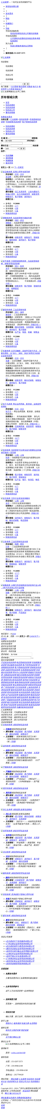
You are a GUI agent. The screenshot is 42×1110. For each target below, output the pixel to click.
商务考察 (36, 38)
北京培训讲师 (20, 687)
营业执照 (26, 1091)
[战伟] (13, 746)
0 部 (16, 208)
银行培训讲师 (12, 702)
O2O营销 (14, 87)
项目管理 (18, 838)
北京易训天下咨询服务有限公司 (19, 941)
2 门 (16, 206)
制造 (24, 332)
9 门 (16, 486)
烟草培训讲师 (22, 697)
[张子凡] (21, 407)
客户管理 (13, 477)
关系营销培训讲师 (28, 670)
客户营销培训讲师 (29, 122)
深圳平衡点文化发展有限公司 (18, 956)
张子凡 (8, 411)
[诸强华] (13, 310)
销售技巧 (9, 197)
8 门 (16, 249)
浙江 (17, 266)
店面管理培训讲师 (12, 670)
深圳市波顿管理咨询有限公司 (18, 964)
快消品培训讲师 (9, 697)
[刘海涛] (14, 725)
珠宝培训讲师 (24, 702)
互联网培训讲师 (27, 700)
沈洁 (7, 856)
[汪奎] (14, 542)
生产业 (18, 332)
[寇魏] (21, 588)
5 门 (16, 392)
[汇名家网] (5, 57)
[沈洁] (13, 852)
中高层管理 (19, 880)
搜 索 (26, 84)
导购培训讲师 (6, 685)
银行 (24, 480)
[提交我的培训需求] (32, 658)
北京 (17, 174)
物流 (37, 480)
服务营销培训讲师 (21, 682)
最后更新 (9, 163)
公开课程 (14, 38)
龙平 (7, 269)
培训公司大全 (24, 1081)
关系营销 (30, 327)
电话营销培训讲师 (23, 662)
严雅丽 (8, 771)
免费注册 (15, 6)
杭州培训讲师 (24, 692)
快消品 (31, 480)
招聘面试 (15, 288)
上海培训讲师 (32, 687)
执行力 (35, 87)
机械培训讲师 (24, 695)
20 (13, 634)
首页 (7, 103)
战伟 (7, 750)
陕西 (17, 544)
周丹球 (8, 793)
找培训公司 (24, 33)
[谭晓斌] (16, 218)
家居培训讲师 (34, 705)
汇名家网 (4, 2)
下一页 (17, 167)
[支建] (21, 356)
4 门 (16, 298)
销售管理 (35, 194)
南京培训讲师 (28, 690)
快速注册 (14, 46)
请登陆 (8, 6)
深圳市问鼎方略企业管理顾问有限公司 (22, 951)
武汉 (22, 220)
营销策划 (22, 477)
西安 (22, 544)
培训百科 (30, 1079)
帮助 (7, 19)
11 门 (17, 339)
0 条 (16, 211)
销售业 (36, 332)
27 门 (17, 573)
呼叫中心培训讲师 (20, 672)
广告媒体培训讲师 (12, 700)
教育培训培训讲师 (8, 707)
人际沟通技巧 (33, 192)
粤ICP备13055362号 (13, 1093)
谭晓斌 (8, 223)
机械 (30, 332)
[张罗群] (14, 831)
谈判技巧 (28, 197)
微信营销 (22, 87)
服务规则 (21, 46)
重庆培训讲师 (16, 690)
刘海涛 (8, 729)
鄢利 (7, 878)
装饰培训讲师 (22, 705)
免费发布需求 (6, 117)
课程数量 (9, 158)
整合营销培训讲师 (20, 685)
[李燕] (17, 894)
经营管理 (30, 426)
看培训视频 (33, 33)
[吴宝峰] (15, 172)
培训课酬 (9, 156)
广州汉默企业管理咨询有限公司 (19, 944)
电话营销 (24, 520)
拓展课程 (14, 41)
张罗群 (8, 835)
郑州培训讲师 (12, 692)
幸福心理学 (10, 194)
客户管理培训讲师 (29, 665)
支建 (7, 361)
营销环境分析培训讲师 (12, 680)
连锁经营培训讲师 (20, 677)
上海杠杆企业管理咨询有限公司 (19, 954)
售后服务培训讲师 (14, 665)
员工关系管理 (20, 192)
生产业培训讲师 (11, 695)
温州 (22, 312)
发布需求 (9, 14)
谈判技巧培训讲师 (29, 680)
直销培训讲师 (35, 682)
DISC (17, 922)
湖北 (17, 220)
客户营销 (18, 197)
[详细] (13, 742)
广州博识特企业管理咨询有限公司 (20, 959)
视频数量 (9, 161)
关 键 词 (4, 138)
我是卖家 (24, 1030)
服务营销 (13, 240)
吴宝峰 (8, 177)
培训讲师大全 (12, 1081)
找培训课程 (10, 105)
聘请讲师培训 (11, 213)
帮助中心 (9, 1023)
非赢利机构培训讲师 (24, 707)
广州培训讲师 (8, 687)
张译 (7, 458)
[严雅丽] (14, 767)
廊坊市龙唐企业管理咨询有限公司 (20, 949)
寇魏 (7, 593)
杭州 (22, 266)
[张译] (21, 453)
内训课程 (21, 38)
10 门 (17, 438)
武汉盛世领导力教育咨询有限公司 (20, 946)
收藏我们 (9, 24)
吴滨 (7, 503)
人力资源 (10, 89)
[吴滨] (15, 498)
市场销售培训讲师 (13, 122)
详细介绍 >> (36, 325)
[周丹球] (14, 788)
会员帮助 (29, 46)
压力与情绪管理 (23, 194)
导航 (7, 28)
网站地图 (14, 1079)
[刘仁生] (16, 810)
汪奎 (7, 547)
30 (15, 634)
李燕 (7, 899)
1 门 (16, 622)
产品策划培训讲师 (8, 662)
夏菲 (7, 920)
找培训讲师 (15, 33)
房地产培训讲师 (9, 705)
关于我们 (9, 1037)
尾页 (22, 167)
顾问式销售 (19, 327)
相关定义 (9, 1030)
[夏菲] (13, 916)
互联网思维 (19, 426)
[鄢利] (15, 873)
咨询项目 (29, 38)
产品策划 (22, 613)
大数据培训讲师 (9, 675)
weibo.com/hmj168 (18, 1053)
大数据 (29, 87)
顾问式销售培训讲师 (25, 675)
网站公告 (17, 1037)
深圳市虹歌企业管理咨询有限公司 (20, 961)
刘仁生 (8, 814)
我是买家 (17, 1030)
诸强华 (8, 315)
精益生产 (18, 89)
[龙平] (21, 264)
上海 (17, 455)
